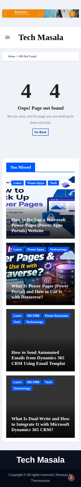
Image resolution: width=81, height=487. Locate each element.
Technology (58, 249)
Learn (18, 183)
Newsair (62, 475)
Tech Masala (40, 37)
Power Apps (35, 183)
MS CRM (33, 315)
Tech (53, 183)
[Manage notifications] (71, 478)
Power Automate (56, 315)
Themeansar (40, 480)
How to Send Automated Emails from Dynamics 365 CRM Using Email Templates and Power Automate (40, 360)
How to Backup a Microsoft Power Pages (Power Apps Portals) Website (38, 225)
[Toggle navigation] (7, 37)
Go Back (40, 132)
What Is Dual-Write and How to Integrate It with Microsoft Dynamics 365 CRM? (40, 424)
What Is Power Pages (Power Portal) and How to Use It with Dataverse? (40, 291)
